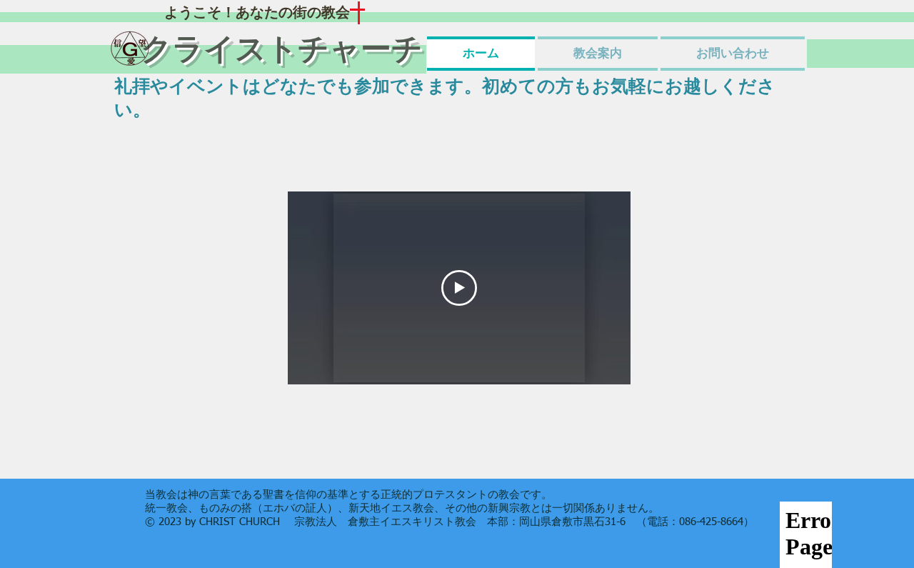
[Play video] (459, 288)
